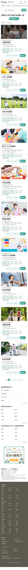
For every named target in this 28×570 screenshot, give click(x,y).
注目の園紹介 (4, 543)
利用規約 (15, 548)
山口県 (10, 522)
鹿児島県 (3, 532)
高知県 (17, 524)
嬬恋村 (2, 409)
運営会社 (15, 550)
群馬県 (3, 499)
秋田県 (10, 489)
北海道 (3, 487)
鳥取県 (3, 521)
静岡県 (17, 509)
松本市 (2, 413)
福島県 (3, 491)
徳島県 (17, 522)
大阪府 (3, 515)
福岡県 (3, 528)
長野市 (16, 409)
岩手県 (17, 487)
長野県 (17, 505)
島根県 (10, 521)
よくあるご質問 (4, 550)
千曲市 (2, 416)
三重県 (3, 511)
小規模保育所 (4, 393)
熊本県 (3, 530)
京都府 (17, 515)
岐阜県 (10, 509)
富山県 (10, 503)
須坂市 (16, 413)
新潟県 (3, 503)
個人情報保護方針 (5, 552)
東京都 (3, 495)
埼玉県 (17, 495)
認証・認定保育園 (5, 390)
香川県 (3, 524)
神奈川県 (10, 495)
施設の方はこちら (17, 558)
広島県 (3, 522)
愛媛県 (10, 524)
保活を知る (3, 539)
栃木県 (17, 497)
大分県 (10, 530)
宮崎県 (17, 530)
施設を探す (4, 484)
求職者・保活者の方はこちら (6, 558)
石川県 (17, 503)
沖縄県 (10, 532)
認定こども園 (4, 397)
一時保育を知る (16, 539)
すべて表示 (24, 403)
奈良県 (10, 517)
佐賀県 (10, 528)
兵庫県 (10, 515)
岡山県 (17, 521)
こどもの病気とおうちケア (18, 541)
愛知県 (3, 509)
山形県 (17, 489)
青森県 (10, 487)
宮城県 (3, 489)
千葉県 (3, 497)
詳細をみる (23, 55)
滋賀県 (3, 517)
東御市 (16, 416)
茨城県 (10, 497)
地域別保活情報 (4, 541)
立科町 (2, 419)
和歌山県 (17, 517)
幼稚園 (2, 400)
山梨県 (10, 505)
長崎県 (17, 528)
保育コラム (4, 537)
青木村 (16, 419)
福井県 (3, 505)
